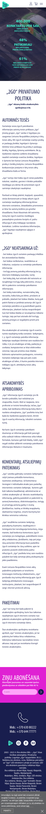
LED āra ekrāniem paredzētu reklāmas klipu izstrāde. (24, 765)
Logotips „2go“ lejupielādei (24, 758)
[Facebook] (25, 743)
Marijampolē (26, 773)
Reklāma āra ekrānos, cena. (14, 760)
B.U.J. (39, 758)
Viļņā (24, 771)
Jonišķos (22, 776)
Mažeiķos (9, 776)
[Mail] (33, 743)
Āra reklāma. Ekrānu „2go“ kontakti (20, 781)
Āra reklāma (28, 778)
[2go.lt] (5, 5)
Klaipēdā (37, 771)
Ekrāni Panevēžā (23, 786)
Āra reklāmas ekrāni (13, 771)
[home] (10, 743)
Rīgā (29, 776)
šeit (27, 806)
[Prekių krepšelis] (36, 3)
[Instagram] (18, 743)
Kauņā (30, 771)
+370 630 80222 (26, 727)
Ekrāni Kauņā (15, 784)
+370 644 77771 (26, 732)
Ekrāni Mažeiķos (29, 789)
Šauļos (17, 773)
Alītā (16, 776)
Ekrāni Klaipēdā (28, 784)
